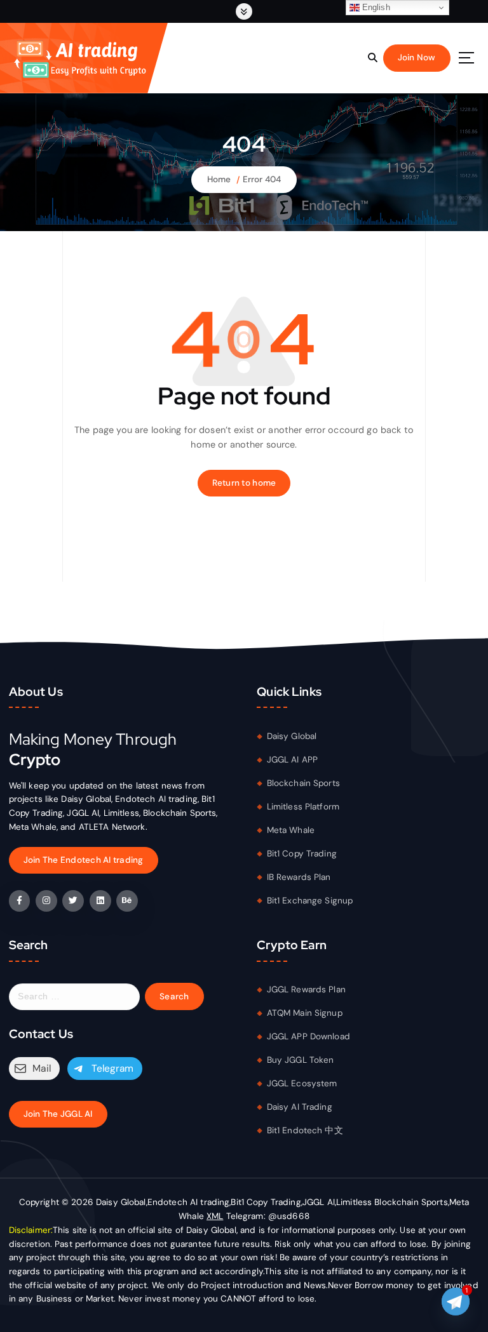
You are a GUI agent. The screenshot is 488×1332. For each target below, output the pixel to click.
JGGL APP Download (308, 1036)
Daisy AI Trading (299, 1107)
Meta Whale (291, 830)
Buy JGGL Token (300, 1060)
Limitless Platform (303, 806)
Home (219, 179)
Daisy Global (292, 736)
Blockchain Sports (303, 783)
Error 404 (262, 179)
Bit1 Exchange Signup (310, 900)
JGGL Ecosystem (302, 1083)
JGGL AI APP (292, 759)
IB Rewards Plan (299, 877)
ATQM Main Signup (304, 1013)
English (375, 7)
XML (215, 1216)
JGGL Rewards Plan (306, 989)
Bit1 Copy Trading (302, 853)
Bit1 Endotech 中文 (305, 1130)
